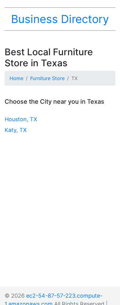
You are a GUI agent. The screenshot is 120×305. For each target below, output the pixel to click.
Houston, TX (21, 119)
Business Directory (60, 19)
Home (16, 78)
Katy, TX (16, 130)
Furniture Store (47, 78)
